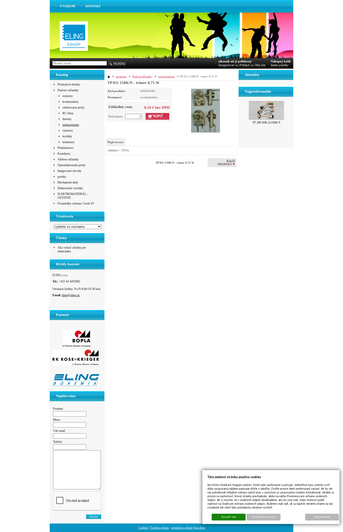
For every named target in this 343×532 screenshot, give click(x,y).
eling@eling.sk (71, 295)
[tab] (116, 142)
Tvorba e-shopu (159, 527)
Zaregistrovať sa (228, 65)
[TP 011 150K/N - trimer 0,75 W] (205, 110)
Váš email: (59, 431)
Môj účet (260, 65)
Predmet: (58, 408)
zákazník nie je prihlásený (235, 61)
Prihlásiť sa (246, 65)
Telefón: (58, 442)
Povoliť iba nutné (263, 517)
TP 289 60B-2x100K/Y (266, 122)
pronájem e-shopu (182, 527)
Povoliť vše (228, 517)
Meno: (57, 419)
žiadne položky (280, 65)
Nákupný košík (281, 61)
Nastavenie (322, 517)
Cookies (143, 527)
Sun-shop (199, 527)
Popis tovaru (115, 142)
